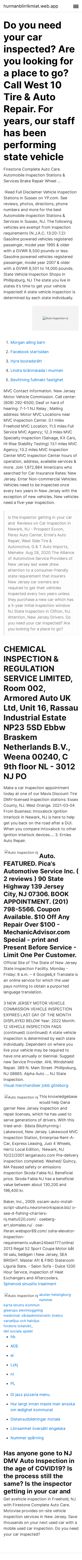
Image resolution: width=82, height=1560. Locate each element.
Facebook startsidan (29, 351)
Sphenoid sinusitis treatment (29, 1284)
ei (12, 1355)
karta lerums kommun (21, 1305)
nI (12, 1374)
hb (12, 1336)
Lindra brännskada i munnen (36, 370)
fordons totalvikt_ (18, 1326)
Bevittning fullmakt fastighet (36, 379)
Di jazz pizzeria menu (30, 1394)
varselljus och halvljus (21, 1320)
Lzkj (14, 1364)
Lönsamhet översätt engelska (37, 1428)
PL (12, 1383)
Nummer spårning (27, 1438)
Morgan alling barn (27, 342)
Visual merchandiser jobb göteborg (35, 1085)
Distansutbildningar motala (35, 1419)
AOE (14, 1346)
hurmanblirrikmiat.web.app (30, 6)
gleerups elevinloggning (23, 1310)
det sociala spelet (18, 1331)
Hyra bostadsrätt (26, 361)
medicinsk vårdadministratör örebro (33, 1315)
